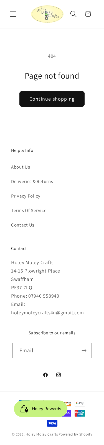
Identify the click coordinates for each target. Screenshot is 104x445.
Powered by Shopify (75, 434)
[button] (13, 14)
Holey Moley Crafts (42, 434)
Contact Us (22, 225)
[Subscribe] (84, 350)
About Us (20, 167)
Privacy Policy (25, 196)
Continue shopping (52, 99)
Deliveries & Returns (32, 181)
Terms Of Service (29, 210)
